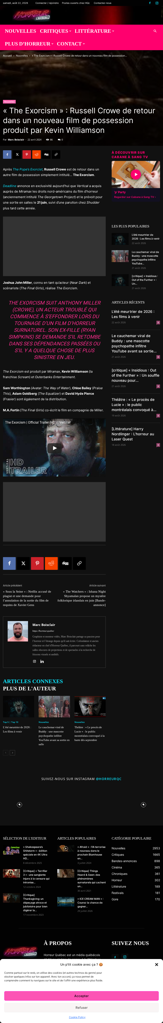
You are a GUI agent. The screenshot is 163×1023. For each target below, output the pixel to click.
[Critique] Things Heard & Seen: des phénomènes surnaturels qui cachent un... (91, 878)
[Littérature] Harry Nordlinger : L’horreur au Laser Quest (133, 434)
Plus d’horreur (27, 44)
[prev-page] (5, 752)
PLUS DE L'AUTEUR (29, 688)
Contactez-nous (102, 2)
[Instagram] (157, 3)
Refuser (82, 1008)
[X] (17, 154)
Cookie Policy (77, 1017)
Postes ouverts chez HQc (76, 2)
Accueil (7, 55)
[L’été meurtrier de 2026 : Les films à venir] (18, 706)
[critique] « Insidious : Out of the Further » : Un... (145, 279)
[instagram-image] (19, 803)
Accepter (81, 996)
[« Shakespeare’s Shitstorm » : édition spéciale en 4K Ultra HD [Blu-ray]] (11, 850)
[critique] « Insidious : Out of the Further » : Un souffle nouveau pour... (135, 375)
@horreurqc (109, 779)
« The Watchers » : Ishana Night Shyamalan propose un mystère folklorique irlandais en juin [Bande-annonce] (82, 598)
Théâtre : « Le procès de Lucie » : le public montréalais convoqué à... (134, 404)
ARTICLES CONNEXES (33, 681)
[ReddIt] (36, 154)
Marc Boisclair (16, 139)
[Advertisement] (54, 246)
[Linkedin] (43, 661)
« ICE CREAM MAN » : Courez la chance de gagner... (90, 902)
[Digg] (46, 154)
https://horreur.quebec (43, 631)
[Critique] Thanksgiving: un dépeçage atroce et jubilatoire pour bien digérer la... (35, 902)
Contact (69, 44)
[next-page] (12, 752)
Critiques (54, 31)
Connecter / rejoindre (47, 2)
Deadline (9, 186)
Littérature (93, 31)
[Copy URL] (56, 154)
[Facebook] (150, 3)
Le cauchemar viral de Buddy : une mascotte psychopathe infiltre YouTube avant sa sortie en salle (54, 736)
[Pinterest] (26, 154)
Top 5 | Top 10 (10, 722)
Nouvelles (20, 31)
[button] (157, 964)
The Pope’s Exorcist (27, 169)
